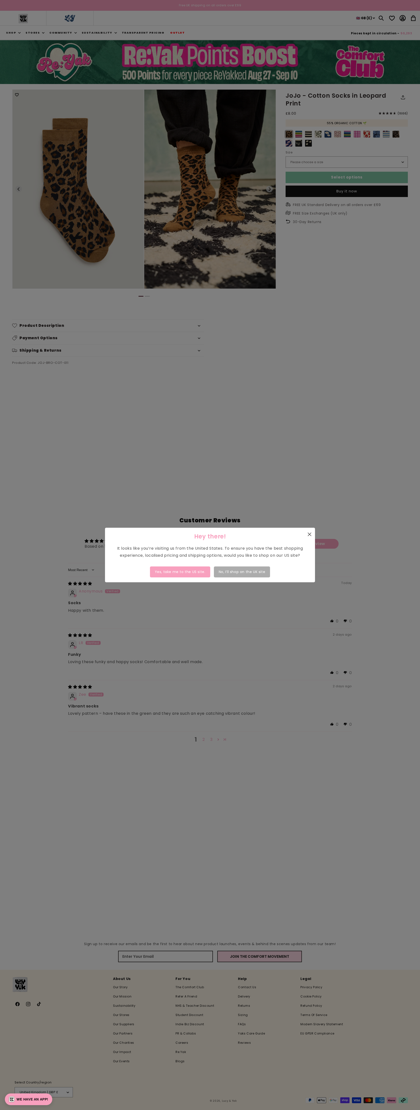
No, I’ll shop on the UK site (242, 571)
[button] (28, 1099)
